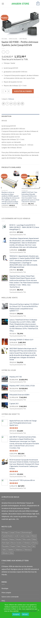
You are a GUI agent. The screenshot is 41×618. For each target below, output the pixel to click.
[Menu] (3, 3)
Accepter (16, 614)
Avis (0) (4, 120)
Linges (28, 536)
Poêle (18, 546)
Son (34, 546)
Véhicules (5, 553)
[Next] (39, 192)
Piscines (35, 543)
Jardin (17, 536)
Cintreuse (23, 39)
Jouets (22, 536)
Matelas (12, 539)
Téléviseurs (27, 549)
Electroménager (26, 532)
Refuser (25, 614)
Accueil (4, 39)
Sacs (29, 546)
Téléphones (18, 549)
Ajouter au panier (23, 91)
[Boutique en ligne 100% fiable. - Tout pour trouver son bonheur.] (20, 3)
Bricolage (13, 39)
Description (6, 116)
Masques (5, 539)
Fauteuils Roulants (7, 536)
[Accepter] (38, 610)
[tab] (20, 116)
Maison (34, 536)
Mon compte (6, 592)
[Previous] (1, 192)
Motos (34, 539)
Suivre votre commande (10, 597)
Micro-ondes (27, 539)
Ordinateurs (27, 543)
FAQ (3, 601)
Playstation (5, 546)
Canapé (12, 532)
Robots (24, 546)
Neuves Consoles (16, 543)
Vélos (11, 553)
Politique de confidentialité (28, 611)
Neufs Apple (5, 543)
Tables (4, 549)
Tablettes (10, 549)
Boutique (5, 588)
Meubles (18, 539)
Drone (18, 532)
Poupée (13, 546)
